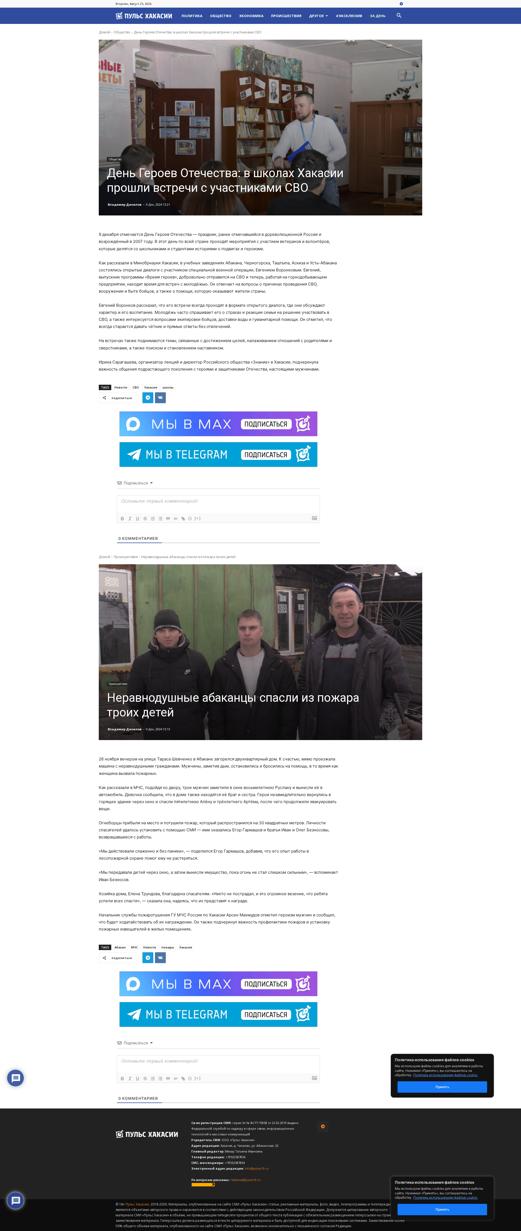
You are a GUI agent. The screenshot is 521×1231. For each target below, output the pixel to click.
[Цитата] (168, 518)
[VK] (160, 397)
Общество (220, 15)
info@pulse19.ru (257, 1168)
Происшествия (286, 15)
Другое (316, 15)
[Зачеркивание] (145, 518)
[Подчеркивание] (137, 518)
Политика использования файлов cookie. (445, 1197)
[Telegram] (401, 4)
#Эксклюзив (349, 15)
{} (190, 518)
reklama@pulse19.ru (245, 1180)
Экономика (251, 15)
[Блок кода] (175, 518)
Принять (442, 1209)
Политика (192, 15)
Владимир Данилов (124, 204)
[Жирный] (122, 518)
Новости (121, 387)
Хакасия (150, 387)
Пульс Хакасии (137, 1204)
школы (168, 387)
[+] (198, 518)
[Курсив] (130, 518)
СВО (136, 387)
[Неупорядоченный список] (160, 518)
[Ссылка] (183, 518)
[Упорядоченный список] (153, 518)
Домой (104, 32)
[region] (450, 1198)
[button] (398, 16)
